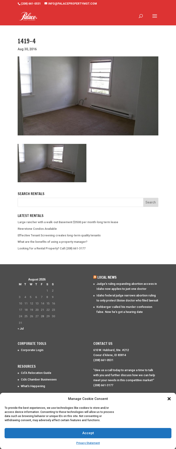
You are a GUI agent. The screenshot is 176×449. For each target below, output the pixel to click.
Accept (88, 433)
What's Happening (33, 386)
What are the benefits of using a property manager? (52, 241)
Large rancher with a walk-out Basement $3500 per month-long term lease (68, 222)
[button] (169, 398)
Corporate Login (32, 350)
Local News (107, 277)
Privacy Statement (88, 443)
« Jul (21, 328)
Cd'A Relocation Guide (36, 373)
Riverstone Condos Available (37, 228)
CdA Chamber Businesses (39, 379)
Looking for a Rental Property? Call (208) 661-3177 (51, 248)
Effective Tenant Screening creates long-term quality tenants (59, 235)
